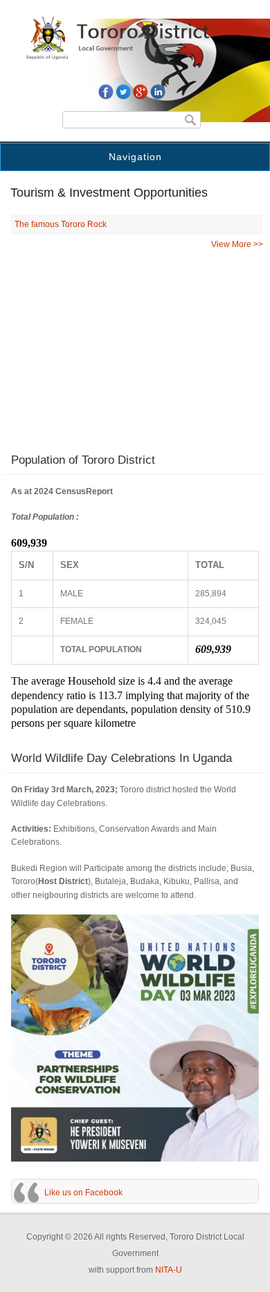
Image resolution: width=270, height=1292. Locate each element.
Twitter (123, 91)
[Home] (134, 57)
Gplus (140, 91)
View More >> (237, 244)
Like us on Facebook (83, 1192)
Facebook (106, 91)
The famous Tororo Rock (61, 224)
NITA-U (168, 1270)
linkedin (157, 91)
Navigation (135, 156)
